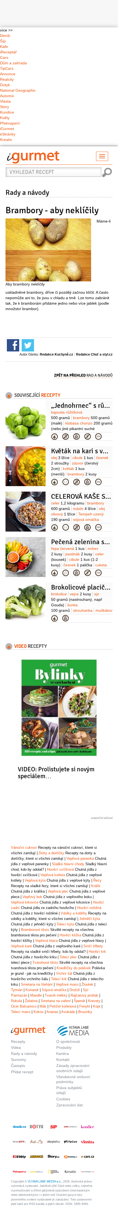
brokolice (59, 594)
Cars (4, 57)
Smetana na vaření (56, 1001)
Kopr (96, 1006)
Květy (5, 118)
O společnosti (68, 1041)
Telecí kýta (65, 924)
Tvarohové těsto (45, 962)
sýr (76, 599)
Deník (5, 35)
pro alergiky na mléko (65, 436)
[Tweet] (27, 345)
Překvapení (10, 123)
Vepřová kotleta (52, 875)
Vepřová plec (58, 891)
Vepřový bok (32, 897)
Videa (16, 1047)
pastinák (78, 554)
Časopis (18, 1065)
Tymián (17, 990)
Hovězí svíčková (60, 869)
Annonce (7, 74)
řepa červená (68, 548)
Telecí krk (59, 979)
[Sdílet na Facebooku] (12, 345)
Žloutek (87, 984)
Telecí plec (68, 957)
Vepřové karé (21, 946)
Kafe (4, 46)
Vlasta (5, 101)
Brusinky (85, 1012)
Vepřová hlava (46, 941)
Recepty (18, 1041)
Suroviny (18, 1059)
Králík (95, 886)
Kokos (38, 1012)
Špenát (79, 1001)
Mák (43, 1006)
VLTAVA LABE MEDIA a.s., (45, 1181)
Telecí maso (20, 1012)
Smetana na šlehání (37, 984)
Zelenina (54, 436)
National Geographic (18, 90)
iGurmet (7, 128)
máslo (84, 508)
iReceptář (8, 52)
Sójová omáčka (54, 990)
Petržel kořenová (62, 1006)
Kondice (7, 112)
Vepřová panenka (80, 858)
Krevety (94, 1001)
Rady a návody (27, 192)
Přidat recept (22, 1072)
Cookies (63, 1099)
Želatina (31, 1001)
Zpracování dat (69, 1105)
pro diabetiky (98, 436)
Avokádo (68, 1012)
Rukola (16, 1001)
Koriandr (32, 990)
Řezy (97, 880)
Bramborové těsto (35, 930)
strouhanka (82, 610)
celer (67, 503)
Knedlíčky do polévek (74, 968)
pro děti (76, 436)
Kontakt (62, 1059)
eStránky (7, 134)
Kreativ (6, 139)
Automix (7, 96)
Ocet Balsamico (23, 1006)
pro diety (65, 482)
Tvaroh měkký (56, 995)
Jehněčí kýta (89, 919)
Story (4, 107)
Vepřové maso (67, 984)
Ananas (52, 1012)
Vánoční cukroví (24, 848)
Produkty (64, 1047)
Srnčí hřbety (93, 946)
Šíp (3, 41)
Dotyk (5, 85)
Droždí (74, 990)
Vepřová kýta (35, 880)
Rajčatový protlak (84, 995)
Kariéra (62, 1053)
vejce (80, 594)
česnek (77, 565)
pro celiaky (87, 436)
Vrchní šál (64, 973)
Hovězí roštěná (89, 908)
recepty (30, 646)
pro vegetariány (65, 572)
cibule (82, 457)
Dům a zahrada (13, 63)
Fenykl (84, 1006)
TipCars (6, 68)
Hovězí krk (97, 952)
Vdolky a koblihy (74, 913)
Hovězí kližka (70, 935)
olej (60, 457)
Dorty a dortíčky (51, 853)
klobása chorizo (82, 428)
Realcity (7, 79)
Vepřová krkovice (24, 902)
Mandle (36, 995)
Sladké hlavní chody (68, 864)
